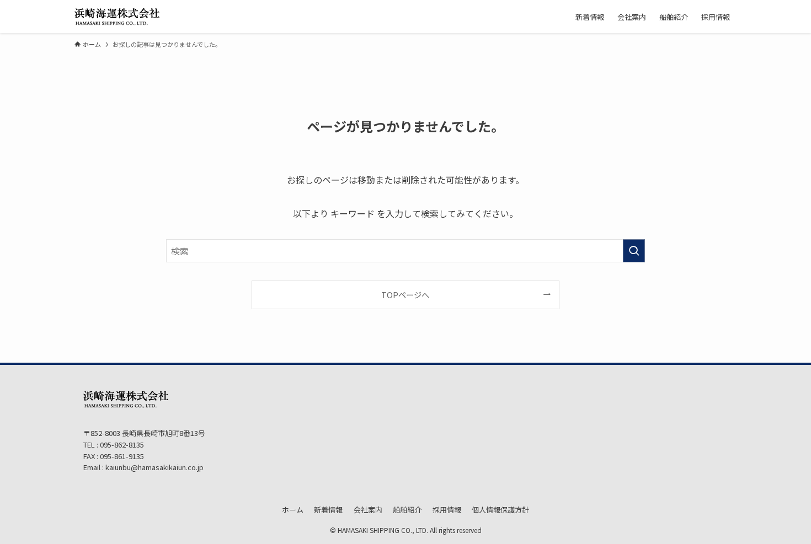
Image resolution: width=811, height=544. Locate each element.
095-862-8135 (121, 444)
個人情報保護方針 (500, 509)
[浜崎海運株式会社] (116, 16)
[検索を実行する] (634, 250)
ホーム (292, 509)
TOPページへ (405, 294)
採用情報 (447, 509)
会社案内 (368, 509)
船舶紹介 (407, 509)
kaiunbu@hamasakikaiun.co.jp (154, 467)
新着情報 (328, 509)
